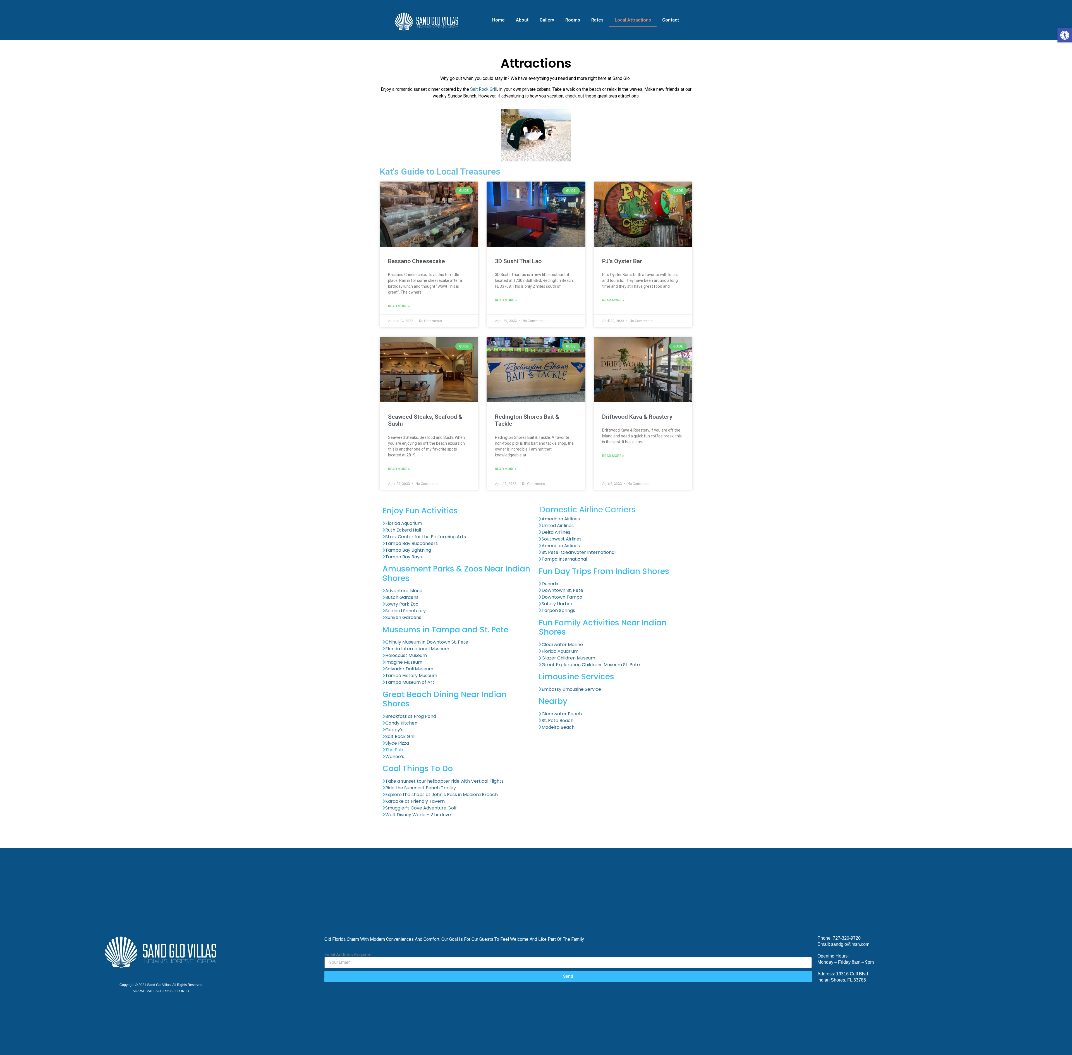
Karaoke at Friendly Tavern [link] (415, 801)
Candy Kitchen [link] (401, 723)
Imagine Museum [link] (403, 662)
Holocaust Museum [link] (406, 655)
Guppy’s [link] (394, 730)
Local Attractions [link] (633, 20)
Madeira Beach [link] (558, 727)
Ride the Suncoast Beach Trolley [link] (420, 788)
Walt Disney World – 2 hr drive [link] (418, 814)
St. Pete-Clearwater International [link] (579, 552)
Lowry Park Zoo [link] (402, 604)
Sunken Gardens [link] (403, 617)
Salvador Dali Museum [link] (409, 669)
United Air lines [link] (558, 525)
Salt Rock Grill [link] (483, 89)
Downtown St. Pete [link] (563, 590)
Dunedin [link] (551, 583)
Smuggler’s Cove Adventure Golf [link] (421, 808)
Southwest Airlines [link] (562, 539)
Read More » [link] (399, 306)
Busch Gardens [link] (401, 597)
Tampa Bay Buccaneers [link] (412, 543)
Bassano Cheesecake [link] (416, 261)
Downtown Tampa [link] (562, 597)
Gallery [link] (547, 20)
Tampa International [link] (565, 559)
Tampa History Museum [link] (411, 675)
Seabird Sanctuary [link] (405, 611)
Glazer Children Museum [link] (568, 658)
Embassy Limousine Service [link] (571, 689)
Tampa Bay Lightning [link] (408, 550)
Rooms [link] (572, 20)
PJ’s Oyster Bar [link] (622, 261)
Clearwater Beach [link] (562, 714)
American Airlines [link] (561, 519)
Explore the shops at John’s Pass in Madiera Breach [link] (442, 794)
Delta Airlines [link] (556, 532)
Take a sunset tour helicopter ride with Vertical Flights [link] (445, 781)
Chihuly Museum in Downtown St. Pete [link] (427, 642)
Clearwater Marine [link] (563, 644)
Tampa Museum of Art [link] (409, 682)
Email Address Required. (348, 954)
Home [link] (498, 20)
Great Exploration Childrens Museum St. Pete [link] (591, 664)
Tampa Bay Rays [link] (404, 557)
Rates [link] (597, 20)
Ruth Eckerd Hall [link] (403, 530)
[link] (1064, 35)
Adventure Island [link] (404, 590)
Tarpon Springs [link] (558, 610)
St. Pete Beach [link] (557, 720)
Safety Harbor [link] (558, 604)
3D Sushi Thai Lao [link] (518, 261)
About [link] (522, 20)
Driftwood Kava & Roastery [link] (637, 416)
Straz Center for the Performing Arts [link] (426, 537)
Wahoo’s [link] (394, 756)
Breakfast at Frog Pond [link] (411, 716)
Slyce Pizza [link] (397, 743)
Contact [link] (670, 20)
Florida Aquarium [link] (404, 523)
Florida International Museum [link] (417, 649)
